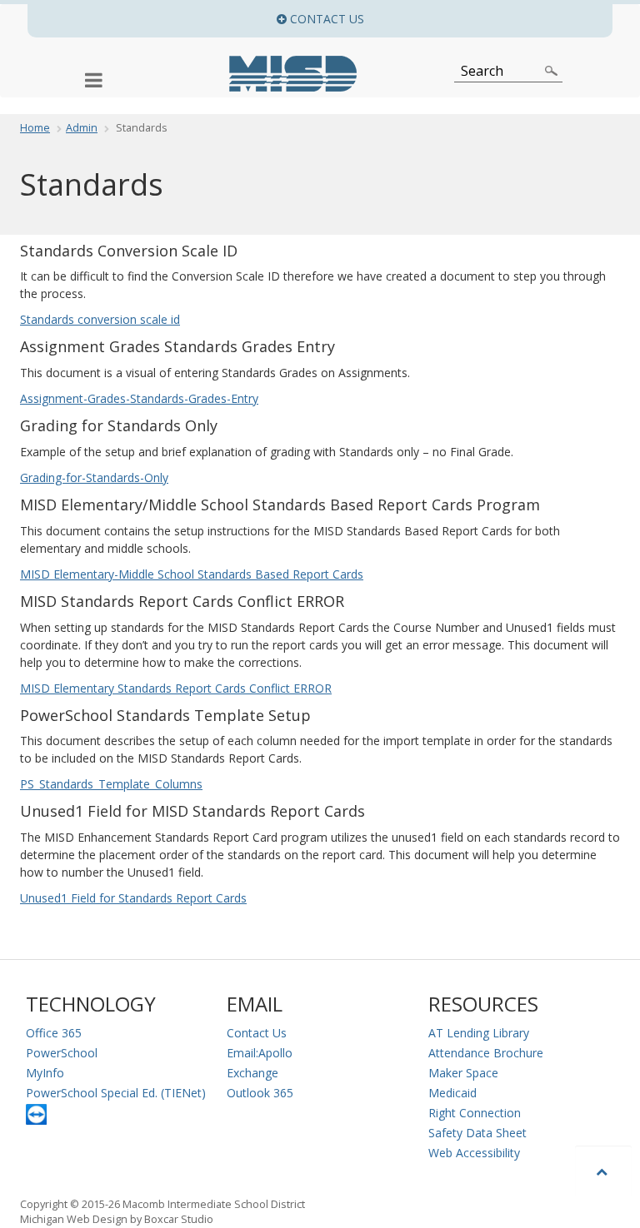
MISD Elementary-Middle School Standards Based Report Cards (191, 574)
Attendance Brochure (485, 1053)
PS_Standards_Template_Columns (111, 784)
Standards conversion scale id (100, 319)
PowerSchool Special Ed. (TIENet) (116, 1093)
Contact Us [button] (449, 19)
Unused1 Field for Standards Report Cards (133, 898)
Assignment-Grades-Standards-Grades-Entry (139, 398)
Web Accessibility (474, 1153)
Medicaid (452, 1093)
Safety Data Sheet (477, 1133)
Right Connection (474, 1113)
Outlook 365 (260, 1093)
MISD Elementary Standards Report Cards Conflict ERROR (176, 688)
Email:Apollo (259, 1053)
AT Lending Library (478, 1033)
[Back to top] (603, 1171)
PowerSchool (62, 1053)
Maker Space (463, 1073)
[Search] (551, 71)
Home (35, 128)
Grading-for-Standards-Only (94, 477)
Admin (82, 128)
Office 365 (54, 1033)
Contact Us (257, 1033)
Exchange (252, 1073)
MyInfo (45, 1073)
